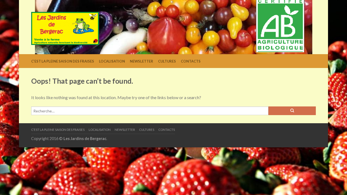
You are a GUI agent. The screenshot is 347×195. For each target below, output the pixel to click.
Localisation (112, 61)
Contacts (191, 61)
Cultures (167, 61)
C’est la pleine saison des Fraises (62, 61)
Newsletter (141, 61)
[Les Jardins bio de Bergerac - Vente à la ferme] (65, 27)
